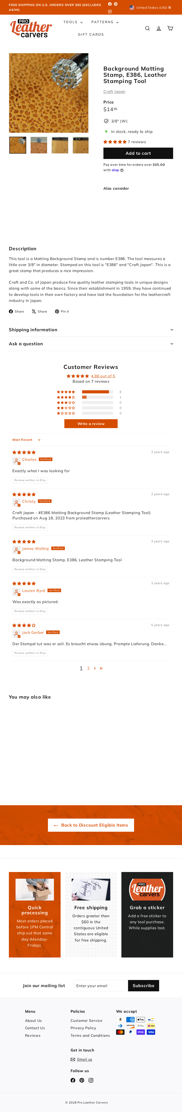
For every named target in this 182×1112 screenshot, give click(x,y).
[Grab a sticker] (147, 889)
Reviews (33, 1035)
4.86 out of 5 (103, 376)
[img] (24, 452)
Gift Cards (91, 34)
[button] (115, 141)
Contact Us (35, 1028)
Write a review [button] (91, 423)
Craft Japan (114, 91)
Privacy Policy (83, 1028)
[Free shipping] (91, 889)
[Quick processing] (35, 889)
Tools (71, 22)
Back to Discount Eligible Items (94, 825)
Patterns (103, 22)
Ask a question (26, 343)
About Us (33, 1020)
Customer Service (87, 1020)
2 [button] (88, 668)
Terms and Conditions (90, 1035)
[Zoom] (48, 93)
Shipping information (33, 329)
